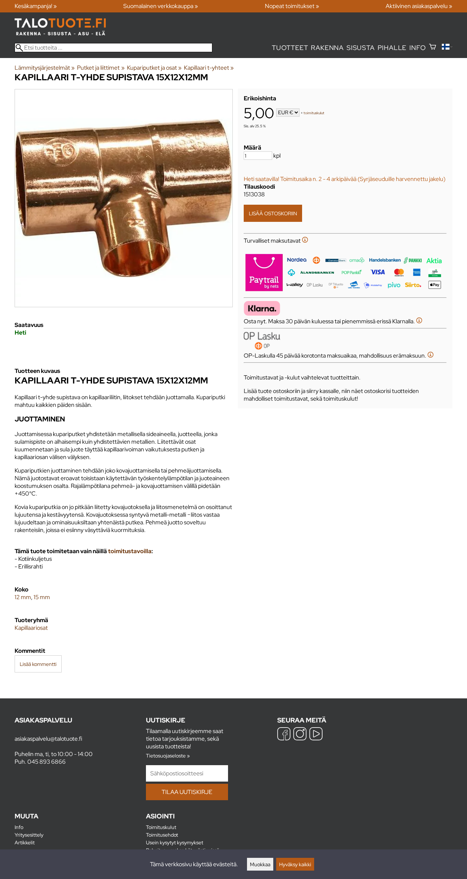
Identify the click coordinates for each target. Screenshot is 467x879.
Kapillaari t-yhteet (209, 68)
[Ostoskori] (432, 47)
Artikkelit (25, 842)
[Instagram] (299, 734)
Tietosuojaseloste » (168, 755)
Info (417, 47)
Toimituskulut (161, 827)
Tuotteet (290, 47)
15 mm (42, 597)
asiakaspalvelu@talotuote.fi (48, 739)
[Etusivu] (60, 33)
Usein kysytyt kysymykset (174, 842)
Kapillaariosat (31, 628)
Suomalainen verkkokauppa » (160, 6)
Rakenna (327, 47)
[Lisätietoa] (305, 240)
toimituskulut (314, 113)
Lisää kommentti (38, 663)
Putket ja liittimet (100, 68)
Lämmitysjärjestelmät (45, 68)
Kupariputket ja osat (154, 68)
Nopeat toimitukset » (292, 6)
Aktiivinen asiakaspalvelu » (419, 6)
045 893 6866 (46, 762)
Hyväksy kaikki (295, 864)
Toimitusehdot (162, 834)
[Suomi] (447, 47)
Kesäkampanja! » (36, 6)
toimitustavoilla (129, 551)
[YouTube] (316, 734)
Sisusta (361, 47)
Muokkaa (260, 864)
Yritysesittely (29, 834)
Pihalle (392, 47)
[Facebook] (283, 734)
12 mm (23, 597)
